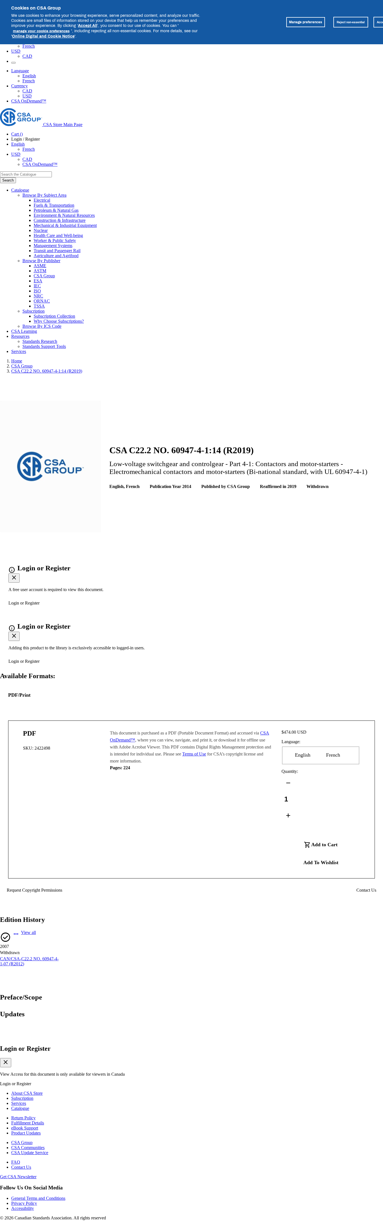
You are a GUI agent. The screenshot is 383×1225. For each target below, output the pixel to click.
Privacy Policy (24, 1203)
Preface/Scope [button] (21, 997)
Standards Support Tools (44, 346)
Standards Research (39, 341)
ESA (38, 280)
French (28, 46)
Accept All (87, 25)
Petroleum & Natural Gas (56, 210)
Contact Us (366, 890)
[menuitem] (208, 200)
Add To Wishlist (320, 862)
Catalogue (20, 1108)
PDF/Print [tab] (19, 695)
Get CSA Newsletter (18, 1176)
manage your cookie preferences (41, 30)
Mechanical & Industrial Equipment (65, 225)
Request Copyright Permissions (34, 890)
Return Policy (23, 1117)
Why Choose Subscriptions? (59, 321)
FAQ (15, 1162)
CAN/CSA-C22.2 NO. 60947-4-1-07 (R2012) (29, 961)
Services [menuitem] (18, 351)
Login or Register (25, 1048)
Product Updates (26, 1133)
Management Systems (53, 245)
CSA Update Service (29, 1152)
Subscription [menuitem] (33, 311)
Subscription (22, 1098)
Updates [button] (12, 1014)
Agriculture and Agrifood (56, 255)
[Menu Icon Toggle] (13, 63)
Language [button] (20, 70)
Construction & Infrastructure (60, 220)
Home (16, 361)
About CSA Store (27, 1093)
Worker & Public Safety (55, 240)
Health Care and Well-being (58, 235)
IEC (37, 285)
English (29, 75)
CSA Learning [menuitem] (24, 331)
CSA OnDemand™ (28, 101)
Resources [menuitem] (20, 336)
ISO (37, 291)
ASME (40, 265)
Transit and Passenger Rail (57, 250)
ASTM (40, 270)
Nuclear (41, 230)
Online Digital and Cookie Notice (43, 36)
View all (28, 932)
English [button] (18, 144)
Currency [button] (19, 85)
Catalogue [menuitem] (20, 190)
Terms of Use (194, 754)
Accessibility (22, 1208)
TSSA (39, 306)
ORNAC (42, 301)
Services (18, 1103)
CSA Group (44, 275)
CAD (27, 56)
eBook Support (24, 1128)
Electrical (42, 200)
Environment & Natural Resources (64, 215)
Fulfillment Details (27, 1123)
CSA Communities (28, 1147)
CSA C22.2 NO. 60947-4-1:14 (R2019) (46, 371)
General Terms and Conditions (38, 1198)
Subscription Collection (54, 316)
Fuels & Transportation (54, 205)
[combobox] (26, 174)
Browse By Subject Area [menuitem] (44, 195)
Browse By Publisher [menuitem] (41, 260)
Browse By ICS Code (41, 326)
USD (15, 51)
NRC (38, 296)
